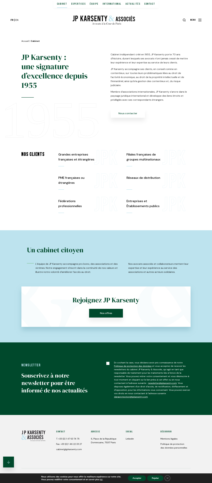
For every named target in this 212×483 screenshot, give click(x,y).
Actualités (133, 3)
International (112, 3)
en (16, 20)
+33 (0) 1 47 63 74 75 (68, 438)
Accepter (137, 478)
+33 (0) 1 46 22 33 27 (71, 444)
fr (12, 20)
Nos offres (106, 313)
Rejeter (155, 478)
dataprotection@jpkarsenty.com (131, 396)
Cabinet (62, 3)
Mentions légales (169, 438)
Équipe (94, 3)
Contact (149, 3)
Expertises (78, 3)
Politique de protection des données (133, 366)
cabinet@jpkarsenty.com (69, 449)
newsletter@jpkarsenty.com (162, 383)
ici (101, 479)
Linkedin (130, 438)
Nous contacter (127, 113)
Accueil (25, 41)
